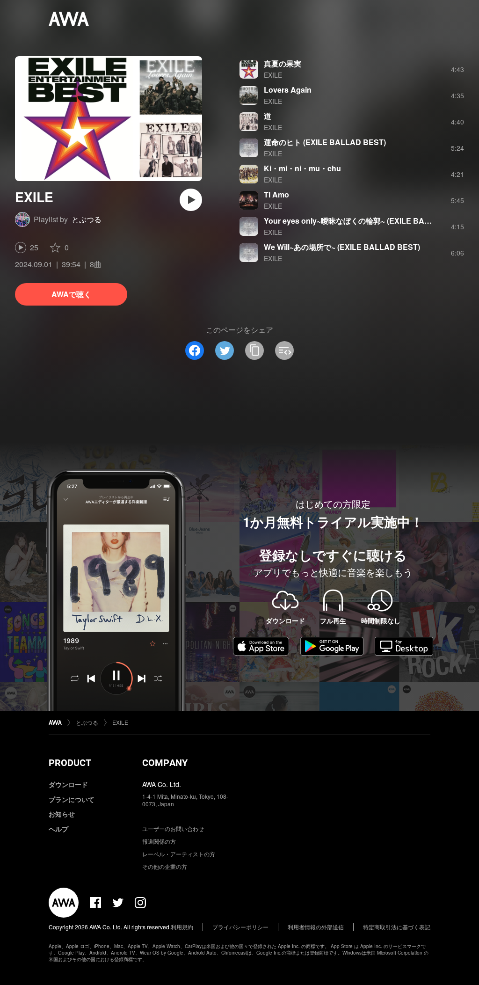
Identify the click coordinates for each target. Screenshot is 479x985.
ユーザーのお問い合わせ (173, 828)
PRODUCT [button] (70, 762)
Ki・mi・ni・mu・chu (302, 168)
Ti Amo (276, 194)
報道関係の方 (159, 841)
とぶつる (87, 219)
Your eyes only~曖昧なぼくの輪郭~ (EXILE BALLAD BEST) (367, 220)
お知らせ (62, 813)
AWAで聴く (71, 294)
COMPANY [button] (165, 762)
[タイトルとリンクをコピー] (254, 350)
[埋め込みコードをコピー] (284, 350)
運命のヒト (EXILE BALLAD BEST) (325, 142)
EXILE (273, 75)
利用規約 (182, 927)
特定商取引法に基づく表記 (396, 927)
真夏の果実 (282, 63)
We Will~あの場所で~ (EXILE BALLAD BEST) (342, 246)
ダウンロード (68, 784)
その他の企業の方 (164, 866)
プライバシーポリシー (240, 927)
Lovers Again (288, 89)
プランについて (71, 799)
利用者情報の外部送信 (316, 927)
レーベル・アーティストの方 (178, 854)
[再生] (191, 200)
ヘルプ (58, 828)
